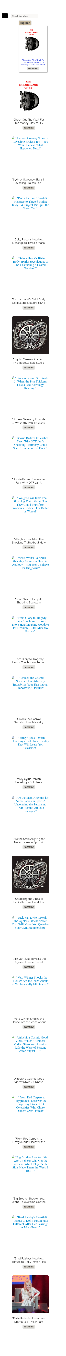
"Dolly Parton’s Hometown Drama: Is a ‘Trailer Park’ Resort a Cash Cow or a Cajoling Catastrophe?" (28, 1323)
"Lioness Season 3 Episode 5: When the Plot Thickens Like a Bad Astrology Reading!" (28, 424)
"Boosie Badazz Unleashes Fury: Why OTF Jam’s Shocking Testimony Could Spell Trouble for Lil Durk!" (29, 484)
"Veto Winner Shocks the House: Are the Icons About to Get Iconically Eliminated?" (29, 1023)
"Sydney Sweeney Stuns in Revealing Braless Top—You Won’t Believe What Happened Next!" (28, 184)
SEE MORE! (33, 68)
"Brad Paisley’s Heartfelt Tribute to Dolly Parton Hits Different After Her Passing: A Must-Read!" (29, 1263)
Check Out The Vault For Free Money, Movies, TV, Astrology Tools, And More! (33, 62)
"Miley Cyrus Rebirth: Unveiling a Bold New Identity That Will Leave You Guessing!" (29, 784)
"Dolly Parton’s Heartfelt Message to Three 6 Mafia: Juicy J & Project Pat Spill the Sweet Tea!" (28, 244)
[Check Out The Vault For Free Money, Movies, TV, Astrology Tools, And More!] (33, 39)
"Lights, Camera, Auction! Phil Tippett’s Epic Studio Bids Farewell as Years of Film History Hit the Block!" (28, 364)
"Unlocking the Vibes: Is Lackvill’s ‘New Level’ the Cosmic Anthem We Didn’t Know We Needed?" (29, 904)
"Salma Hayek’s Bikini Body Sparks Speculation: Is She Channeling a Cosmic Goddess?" (28, 304)
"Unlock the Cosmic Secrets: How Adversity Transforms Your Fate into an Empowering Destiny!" (29, 724)
